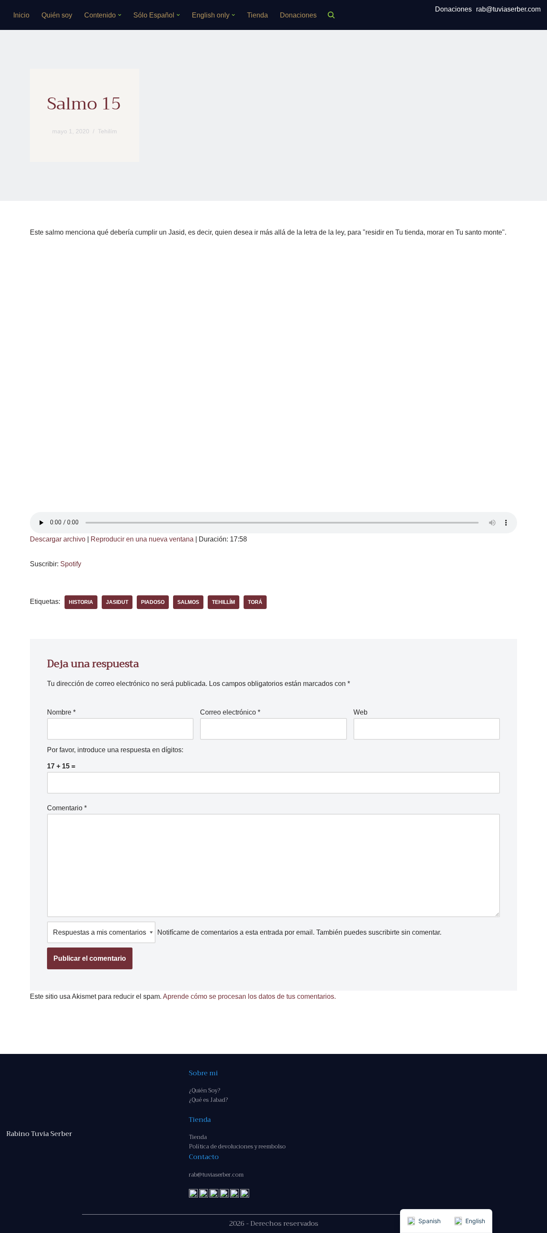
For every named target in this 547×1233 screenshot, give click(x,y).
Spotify (70, 564)
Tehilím (107, 131)
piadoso (153, 602)
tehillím (223, 602)
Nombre (61, 712)
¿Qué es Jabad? (208, 1100)
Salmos (188, 602)
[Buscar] (331, 15)
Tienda (257, 15)
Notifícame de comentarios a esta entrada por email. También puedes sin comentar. (298, 932)
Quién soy (56, 15)
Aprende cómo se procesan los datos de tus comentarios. (249, 996)
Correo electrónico (230, 712)
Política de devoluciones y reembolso (237, 1146)
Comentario (67, 808)
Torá (255, 602)
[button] (119, 15)
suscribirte (384, 932)
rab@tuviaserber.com (508, 9)
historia (81, 602)
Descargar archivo (57, 539)
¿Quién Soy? (204, 1090)
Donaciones (298, 15)
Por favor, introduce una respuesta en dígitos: (115, 749)
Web (360, 712)
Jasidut (117, 602)
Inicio (21, 15)
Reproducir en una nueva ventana (142, 539)
